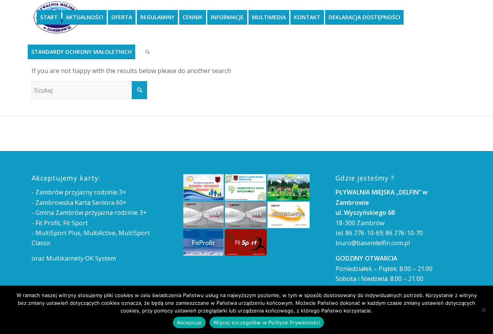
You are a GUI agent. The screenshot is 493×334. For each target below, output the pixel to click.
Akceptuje (189, 322)
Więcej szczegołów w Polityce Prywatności (266, 322)
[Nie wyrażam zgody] (483, 310)
